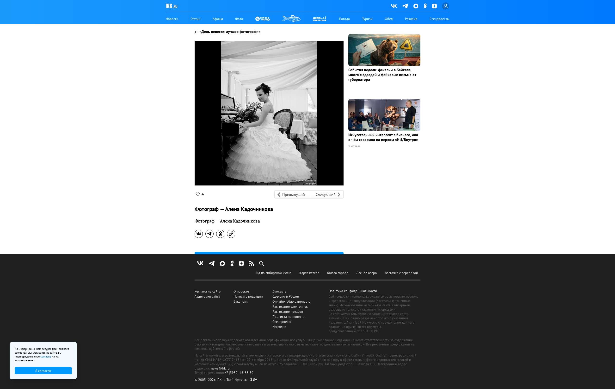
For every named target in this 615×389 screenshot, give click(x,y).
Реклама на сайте (208, 291)
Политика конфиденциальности (353, 291)
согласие (45, 356)
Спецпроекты (439, 19)
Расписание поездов (287, 311)
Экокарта (279, 291)
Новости (172, 19)
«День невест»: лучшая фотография (229, 31)
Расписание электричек (290, 306)
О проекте (241, 291)
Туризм (367, 19)
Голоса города (337, 273)
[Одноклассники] (425, 5)
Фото (239, 19)
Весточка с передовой (401, 273)
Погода (344, 19)
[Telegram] (405, 6)
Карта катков (309, 273)
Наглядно (279, 327)
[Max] (415, 6)
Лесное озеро (366, 273)
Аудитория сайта (207, 296)
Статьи (195, 19)
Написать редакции (248, 296)
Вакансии (241, 301)
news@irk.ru (220, 368)
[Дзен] (434, 6)
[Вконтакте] (394, 6)
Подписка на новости (288, 316)
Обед (389, 19)
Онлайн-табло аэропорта (291, 301)
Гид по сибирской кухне (273, 273)
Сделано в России (285, 296)
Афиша (218, 19)
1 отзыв (354, 146)
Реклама (411, 19)
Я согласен (43, 371)
